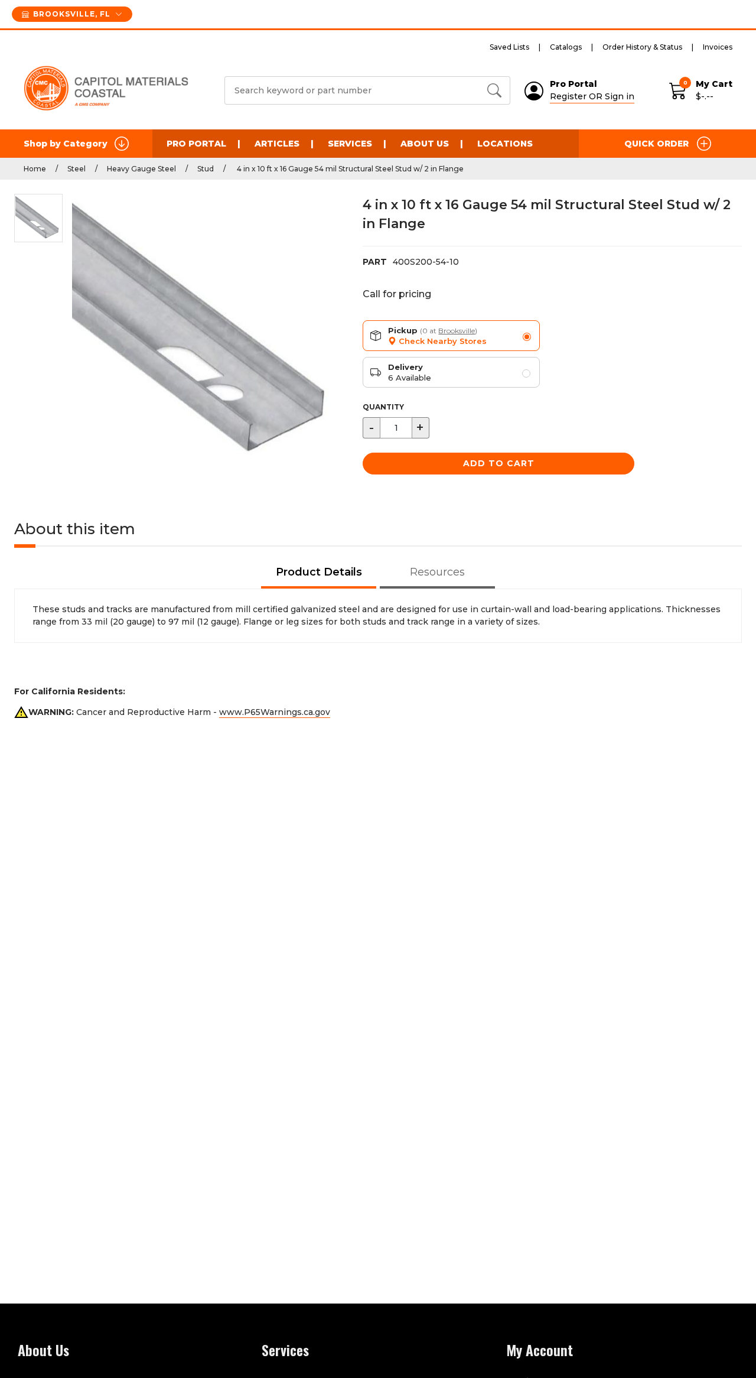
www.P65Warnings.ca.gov (274, 712)
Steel (76, 168)
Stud (205, 168)
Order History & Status (642, 47)
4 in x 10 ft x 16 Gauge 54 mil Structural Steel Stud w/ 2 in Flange (349, 168)
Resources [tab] (437, 572)
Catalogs (566, 47)
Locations (505, 143)
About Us (424, 143)
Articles (277, 143)
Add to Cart (499, 463)
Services (350, 143)
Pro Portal (196, 143)
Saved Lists (509, 47)
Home (35, 168)
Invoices (717, 47)
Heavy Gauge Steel (141, 168)
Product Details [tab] (319, 572)
